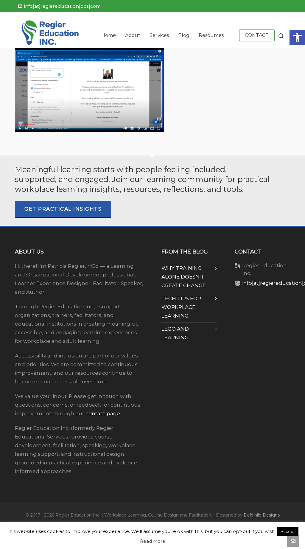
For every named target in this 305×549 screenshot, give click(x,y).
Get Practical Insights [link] (63, 209)
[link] (297, 37)
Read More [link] (152, 541)
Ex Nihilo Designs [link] (262, 515)
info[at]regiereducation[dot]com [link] (62, 6)
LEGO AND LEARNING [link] (175, 333)
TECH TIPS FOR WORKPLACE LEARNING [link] (181, 307)
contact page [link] (102, 413)
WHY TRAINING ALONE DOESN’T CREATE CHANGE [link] (183, 276)
